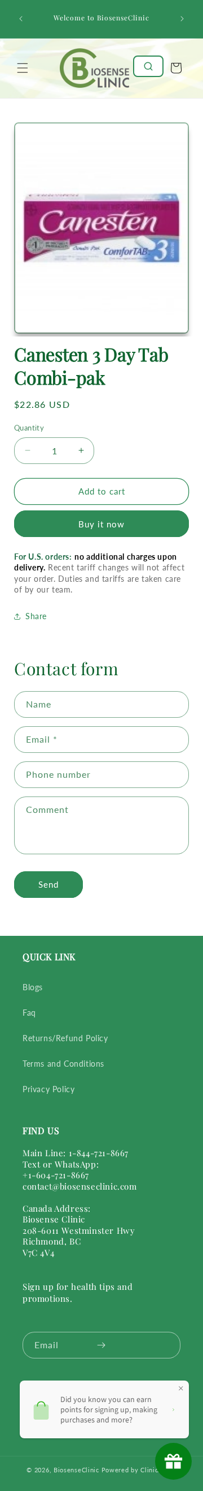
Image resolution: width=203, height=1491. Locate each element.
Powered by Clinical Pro (139, 1469)
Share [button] (36, 616)
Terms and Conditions (63, 1063)
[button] (22, 68)
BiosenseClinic (76, 1469)
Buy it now (101, 524)
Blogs (33, 987)
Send (48, 884)
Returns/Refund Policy (65, 1038)
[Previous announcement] (20, 18)
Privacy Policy (48, 1089)
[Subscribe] (101, 1345)
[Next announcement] (182, 18)
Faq (29, 1012)
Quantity (29, 427)
